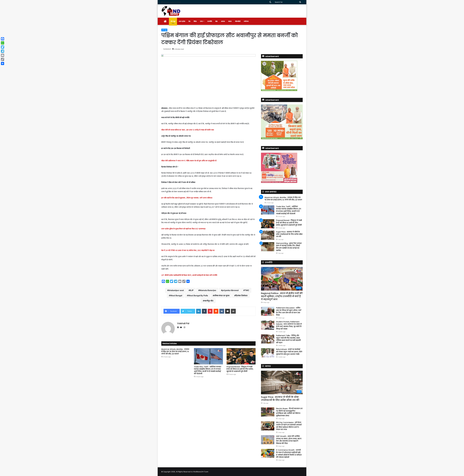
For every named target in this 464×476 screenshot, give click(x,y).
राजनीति (209, 21)
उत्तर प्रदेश (182, 21)
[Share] (2, 63)
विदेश (195, 21)
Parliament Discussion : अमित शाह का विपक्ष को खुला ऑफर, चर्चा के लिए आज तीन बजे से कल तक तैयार (288, 311)
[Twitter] (2, 47)
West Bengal (176, 295)
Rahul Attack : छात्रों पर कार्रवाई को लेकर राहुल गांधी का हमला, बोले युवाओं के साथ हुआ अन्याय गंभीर (289, 351)
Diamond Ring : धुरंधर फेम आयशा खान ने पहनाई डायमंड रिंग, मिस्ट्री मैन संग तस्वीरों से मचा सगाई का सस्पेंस (289, 247)
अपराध (223, 21)
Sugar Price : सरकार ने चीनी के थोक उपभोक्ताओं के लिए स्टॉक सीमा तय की (289, 234)
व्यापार (230, 21)
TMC (247, 290)
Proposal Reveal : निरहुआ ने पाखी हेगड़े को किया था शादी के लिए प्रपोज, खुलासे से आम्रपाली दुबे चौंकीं (240, 369)
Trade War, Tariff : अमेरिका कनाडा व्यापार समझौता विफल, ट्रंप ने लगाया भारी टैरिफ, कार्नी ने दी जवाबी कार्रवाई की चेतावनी (207, 370)
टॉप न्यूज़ (173, 21)
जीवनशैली (237, 21)
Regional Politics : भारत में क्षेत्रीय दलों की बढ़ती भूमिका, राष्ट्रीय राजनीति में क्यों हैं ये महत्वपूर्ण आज (282, 296)
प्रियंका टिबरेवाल (241, 295)
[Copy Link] (2, 59)
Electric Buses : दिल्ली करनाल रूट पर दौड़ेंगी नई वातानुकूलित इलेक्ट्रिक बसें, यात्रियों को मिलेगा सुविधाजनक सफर (289, 412)
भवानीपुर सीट (208, 300)
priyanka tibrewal (230, 290)
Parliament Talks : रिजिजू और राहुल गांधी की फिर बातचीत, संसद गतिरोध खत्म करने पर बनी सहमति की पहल (288, 339)
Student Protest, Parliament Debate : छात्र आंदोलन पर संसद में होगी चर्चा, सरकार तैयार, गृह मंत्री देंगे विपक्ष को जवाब (289, 325)
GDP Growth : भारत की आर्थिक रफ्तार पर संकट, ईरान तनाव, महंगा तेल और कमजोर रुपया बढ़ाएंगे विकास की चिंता (288, 440)
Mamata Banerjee (207, 290)
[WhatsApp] (2, 43)
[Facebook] (178, 327)
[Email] (2, 55)
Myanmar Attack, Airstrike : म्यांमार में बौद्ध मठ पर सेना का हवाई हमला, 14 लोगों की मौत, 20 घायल (175, 351)
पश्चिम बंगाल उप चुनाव (221, 295)
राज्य (201, 21)
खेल (216, 21)
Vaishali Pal (183, 323)
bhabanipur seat (176, 290)
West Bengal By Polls (198, 295)
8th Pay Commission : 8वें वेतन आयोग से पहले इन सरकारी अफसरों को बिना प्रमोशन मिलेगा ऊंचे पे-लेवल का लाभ (289, 426)
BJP (191, 290)
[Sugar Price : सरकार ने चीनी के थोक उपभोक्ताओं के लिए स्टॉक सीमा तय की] (267, 235)
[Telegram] (2, 51)
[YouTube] (181, 327)
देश (189, 21)
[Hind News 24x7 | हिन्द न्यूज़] (171, 11)
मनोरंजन (246, 21)
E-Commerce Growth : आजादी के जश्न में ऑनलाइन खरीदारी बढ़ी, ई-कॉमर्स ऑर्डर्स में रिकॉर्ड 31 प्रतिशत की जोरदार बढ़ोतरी (289, 453)
